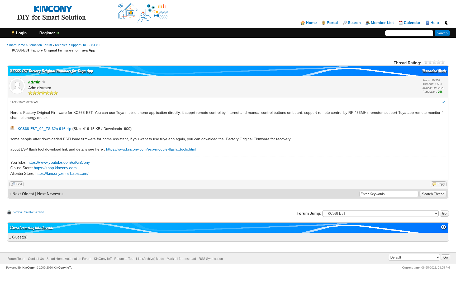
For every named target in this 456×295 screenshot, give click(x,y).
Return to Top (124, 259)
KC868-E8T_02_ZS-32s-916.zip (44, 129)
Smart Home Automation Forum (29, 45)
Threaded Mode (434, 70)
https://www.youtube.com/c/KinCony (58, 162)
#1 (444, 102)
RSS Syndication (211, 259)
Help (434, 23)
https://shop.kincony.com (55, 168)
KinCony (28, 267)
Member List (382, 23)
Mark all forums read (181, 259)
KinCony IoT (62, 267)
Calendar (412, 23)
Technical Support (67, 45)
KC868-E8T (91, 45)
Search (354, 23)
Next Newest (48, 193)
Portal (332, 23)
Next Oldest (23, 193)
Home (311, 23)
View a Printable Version (28, 212)
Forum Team (16, 259)
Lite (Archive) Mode (150, 259)
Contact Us (36, 259)
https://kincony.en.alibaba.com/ (61, 173)
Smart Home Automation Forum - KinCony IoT (79, 259)
